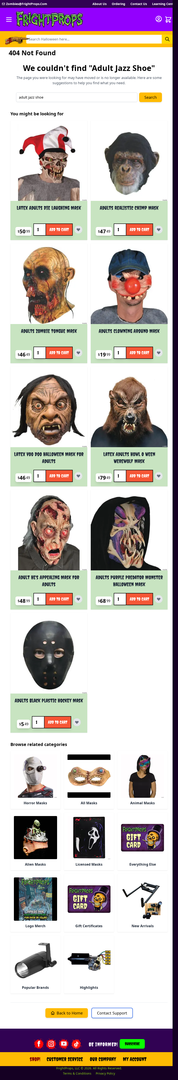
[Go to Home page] (49, 19)
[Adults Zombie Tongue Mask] (48, 285)
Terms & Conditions (77, 1073)
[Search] (167, 39)
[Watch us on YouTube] (63, 1043)
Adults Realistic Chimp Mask (129, 208)
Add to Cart (59, 229)
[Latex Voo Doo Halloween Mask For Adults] (48, 408)
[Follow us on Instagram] (51, 1043)
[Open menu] (9, 19)
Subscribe (132, 1043)
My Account (135, 1059)
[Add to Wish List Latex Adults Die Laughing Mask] (78, 229)
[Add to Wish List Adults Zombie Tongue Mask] (78, 353)
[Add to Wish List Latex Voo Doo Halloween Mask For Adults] (78, 476)
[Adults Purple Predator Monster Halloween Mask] (129, 531)
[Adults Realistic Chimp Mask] (129, 162)
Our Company (103, 1059)
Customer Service (65, 1059)
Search (150, 97)
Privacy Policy (105, 1073)
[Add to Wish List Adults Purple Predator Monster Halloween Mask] (159, 599)
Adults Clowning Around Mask (129, 331)
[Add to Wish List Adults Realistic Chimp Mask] (159, 229)
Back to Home (70, 1013)
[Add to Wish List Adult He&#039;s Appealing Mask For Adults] (78, 599)
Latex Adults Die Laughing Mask (49, 208)
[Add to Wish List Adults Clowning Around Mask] (159, 353)
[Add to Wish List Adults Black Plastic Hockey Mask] (77, 722)
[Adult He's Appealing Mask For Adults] (48, 531)
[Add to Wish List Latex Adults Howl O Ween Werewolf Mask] (159, 476)
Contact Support (112, 1013)
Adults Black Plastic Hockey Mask (49, 700)
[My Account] (158, 19)
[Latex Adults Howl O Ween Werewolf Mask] (129, 408)
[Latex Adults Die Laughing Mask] (48, 162)
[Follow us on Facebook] (38, 1043)
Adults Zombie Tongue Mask (49, 331)
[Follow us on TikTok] (76, 1043)
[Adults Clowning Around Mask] (129, 285)
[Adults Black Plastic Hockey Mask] (48, 655)
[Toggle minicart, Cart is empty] (168, 19)
